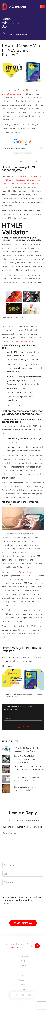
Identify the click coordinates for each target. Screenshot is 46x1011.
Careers (23, 970)
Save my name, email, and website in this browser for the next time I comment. (21, 900)
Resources (23, 980)
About (23, 966)
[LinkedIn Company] (30, 995)
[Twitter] (23, 995)
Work (23, 961)
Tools (23, 975)
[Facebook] (16, 995)
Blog (23, 984)
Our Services (23, 956)
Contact (23, 989)
